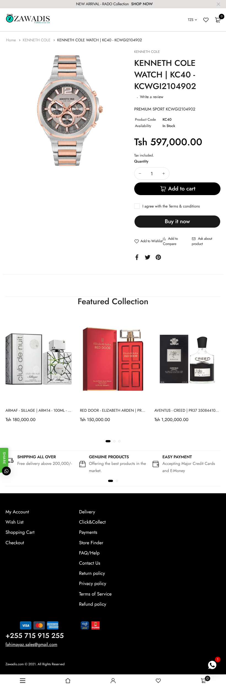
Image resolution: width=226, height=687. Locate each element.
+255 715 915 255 (35, 636)
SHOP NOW (142, 4)
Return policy (92, 573)
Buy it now (177, 221)
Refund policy (92, 604)
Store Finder (91, 543)
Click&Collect (92, 522)
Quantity (141, 161)
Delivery (87, 512)
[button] (108, 441)
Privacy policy (92, 584)
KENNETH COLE (37, 40)
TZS (190, 19)
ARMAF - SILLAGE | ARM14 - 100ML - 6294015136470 (51, 410)
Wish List (14, 522)
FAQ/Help (89, 553)
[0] (217, 20)
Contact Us (89, 563)
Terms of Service (95, 594)
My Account (17, 512)
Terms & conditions (184, 206)
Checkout (15, 543)
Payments (88, 532)
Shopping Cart (20, 532)
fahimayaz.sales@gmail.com (31, 645)
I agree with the (171, 206)
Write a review (151, 97)
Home (11, 40)
